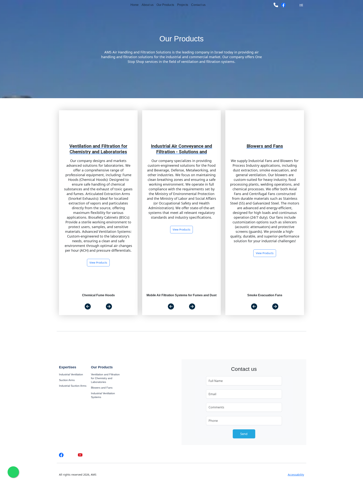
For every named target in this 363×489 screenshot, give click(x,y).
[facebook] (283, 5)
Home (134, 4)
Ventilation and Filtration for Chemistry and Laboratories (105, 378)
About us (148, 4)
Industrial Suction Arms (72, 385)
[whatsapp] (292, 5)
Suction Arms (67, 380)
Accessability (296, 474)
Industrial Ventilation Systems (103, 395)
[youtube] (80, 455)
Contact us (198, 4)
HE (301, 5)
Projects (182, 4)
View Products (98, 262)
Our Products (165, 4)
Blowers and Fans (101, 387)
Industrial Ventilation (71, 374)
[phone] (276, 5)
